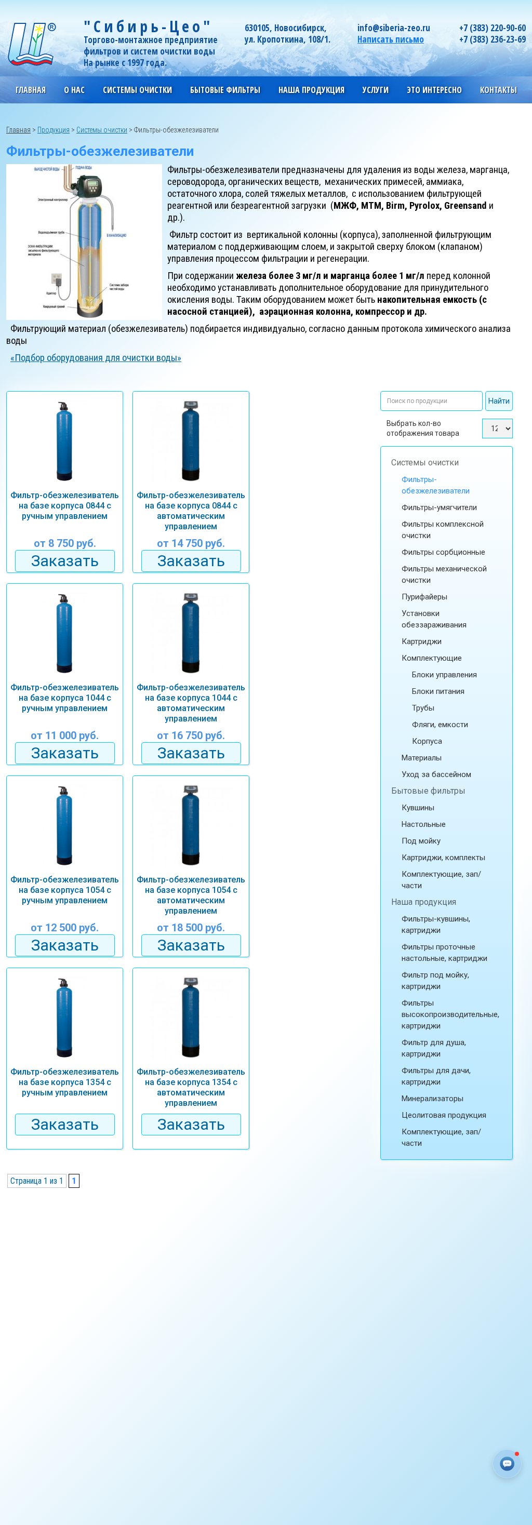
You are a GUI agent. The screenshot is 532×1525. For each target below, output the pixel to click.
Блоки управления (444, 674)
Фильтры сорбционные (443, 552)
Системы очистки (425, 462)
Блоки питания (438, 691)
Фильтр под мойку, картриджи (435, 980)
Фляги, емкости (440, 724)
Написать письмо (390, 39)
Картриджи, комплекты (443, 857)
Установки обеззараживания (434, 619)
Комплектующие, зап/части (441, 879)
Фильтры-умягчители (439, 507)
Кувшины (418, 807)
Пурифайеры (424, 596)
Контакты (498, 90)
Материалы (422, 757)
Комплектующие (432, 658)
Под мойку (421, 841)
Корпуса (427, 741)
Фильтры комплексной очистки (443, 529)
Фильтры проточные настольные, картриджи (444, 952)
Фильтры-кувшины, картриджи (436, 924)
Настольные (424, 824)
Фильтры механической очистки (444, 574)
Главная (31, 90)
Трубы (423, 708)
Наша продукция (423, 902)
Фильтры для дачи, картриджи (436, 1076)
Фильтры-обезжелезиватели (436, 485)
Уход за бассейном (436, 774)
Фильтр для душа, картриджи (434, 1048)
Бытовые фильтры (428, 791)
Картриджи (422, 641)
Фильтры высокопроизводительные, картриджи (450, 1014)
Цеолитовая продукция (444, 1115)
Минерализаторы (432, 1098)
